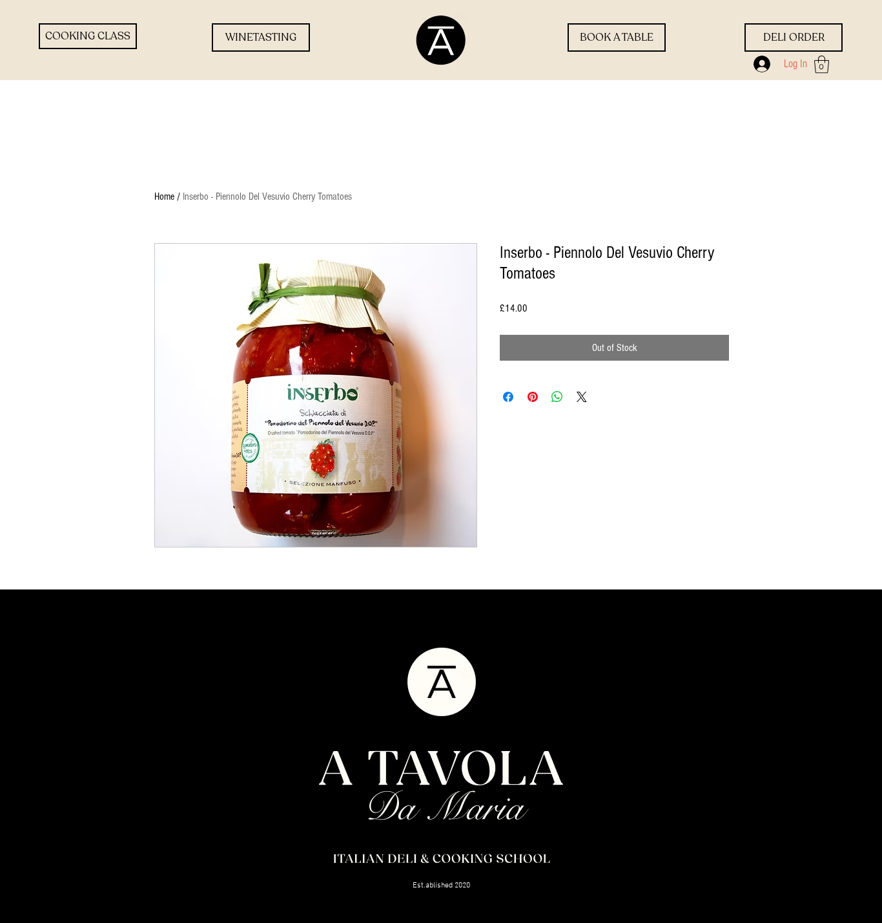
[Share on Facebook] (508, 397)
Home (164, 196)
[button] (821, 64)
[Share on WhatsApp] (557, 397)
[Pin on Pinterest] (532, 397)
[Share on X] (582, 397)
